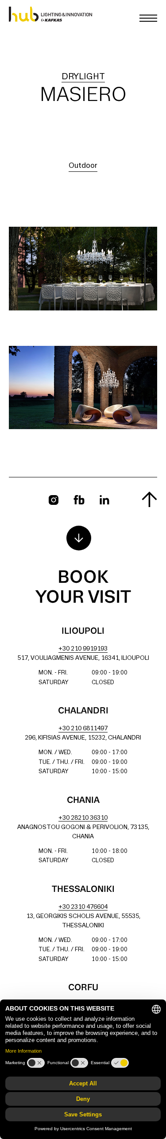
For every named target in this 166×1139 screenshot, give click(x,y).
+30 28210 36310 (83, 818)
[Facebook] (79, 500)
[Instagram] (53, 500)
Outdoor (83, 166)
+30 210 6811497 (83, 729)
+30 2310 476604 (83, 907)
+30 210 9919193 (83, 649)
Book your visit (83, 588)
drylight (83, 77)
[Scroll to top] (149, 499)
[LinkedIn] (104, 500)
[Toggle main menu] (148, 18)
